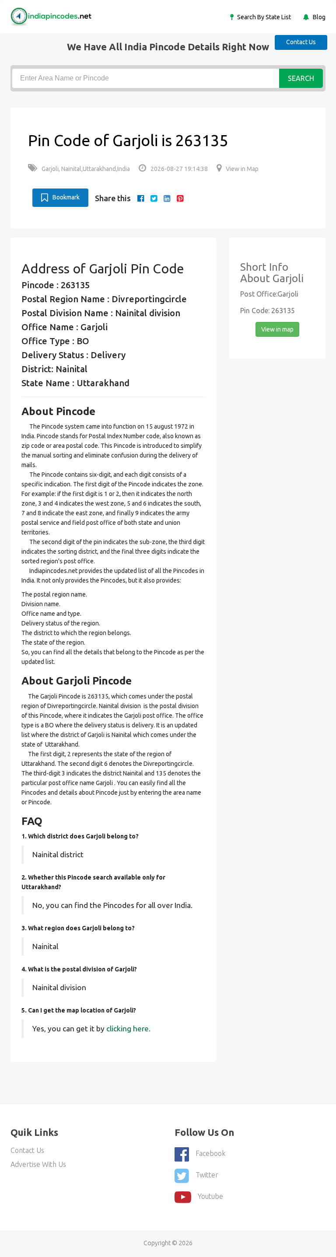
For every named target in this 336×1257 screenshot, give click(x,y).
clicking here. (128, 1028)
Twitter (207, 1175)
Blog (319, 17)
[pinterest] (180, 198)
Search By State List (263, 17)
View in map (277, 329)
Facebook (210, 1153)
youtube (210, 1196)
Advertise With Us (38, 1164)
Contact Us (301, 41)
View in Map (242, 168)
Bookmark (66, 197)
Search (301, 78)
